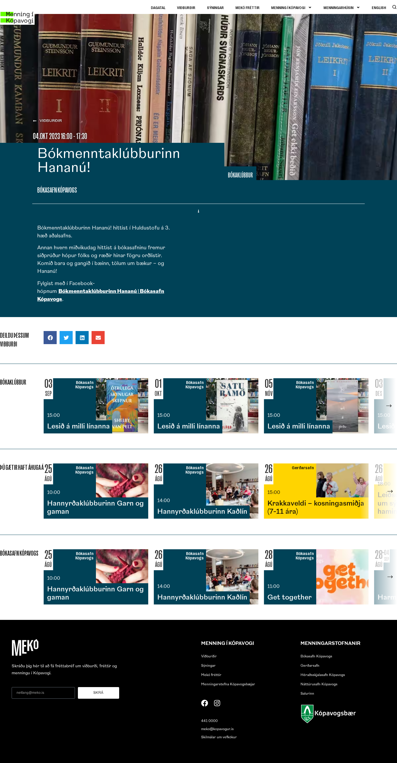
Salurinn (307, 694)
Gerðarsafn (310, 666)
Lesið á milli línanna (78, 426)
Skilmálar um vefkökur (219, 737)
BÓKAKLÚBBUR (240, 175)
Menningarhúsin (338, 7)
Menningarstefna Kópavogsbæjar (228, 684)
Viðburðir (186, 7)
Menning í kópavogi (288, 7)
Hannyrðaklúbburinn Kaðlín (202, 511)
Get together (289, 597)
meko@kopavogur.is (217, 729)
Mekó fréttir (247, 7)
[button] (50, 337)
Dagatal (158, 7)
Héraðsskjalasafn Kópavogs (323, 675)
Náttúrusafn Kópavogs (319, 684)
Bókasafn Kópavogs (316, 656)
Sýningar (215, 7)
